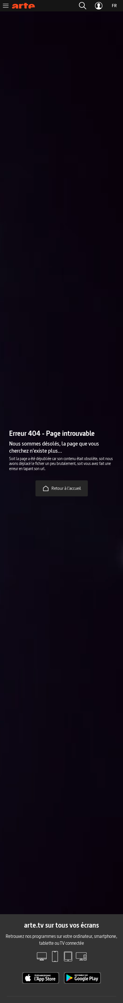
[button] (83, 5)
